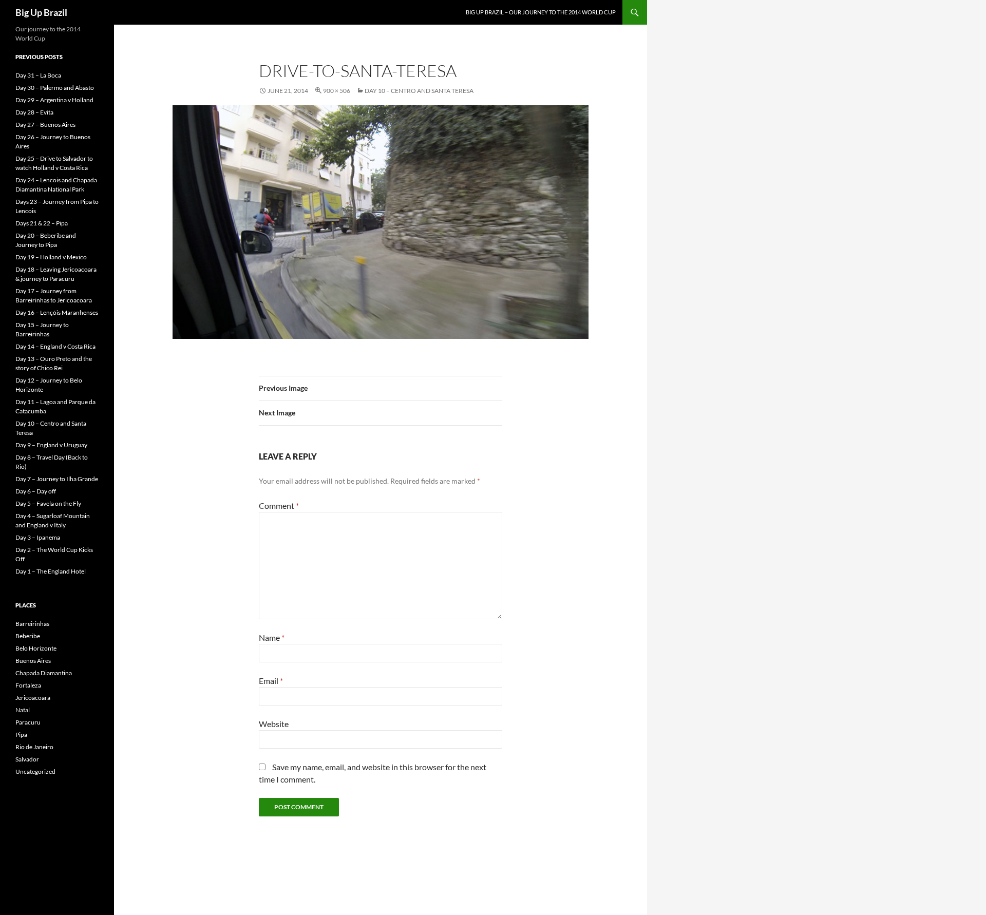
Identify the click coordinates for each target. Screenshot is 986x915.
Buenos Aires (33, 660)
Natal (22, 710)
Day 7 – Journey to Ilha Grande (56, 479)
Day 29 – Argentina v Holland (54, 100)
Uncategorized (35, 771)
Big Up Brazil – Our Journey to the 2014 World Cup (541, 12)
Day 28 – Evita (34, 112)
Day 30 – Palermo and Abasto (54, 87)
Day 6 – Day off (35, 491)
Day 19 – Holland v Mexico (51, 257)
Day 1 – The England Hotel (50, 571)
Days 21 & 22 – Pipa (41, 223)
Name (272, 637)
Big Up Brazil (41, 12)
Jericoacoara (32, 697)
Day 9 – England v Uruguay (51, 445)
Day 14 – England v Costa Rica (55, 346)
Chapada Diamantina (43, 673)
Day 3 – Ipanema (37, 537)
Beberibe (27, 636)
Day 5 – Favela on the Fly (48, 503)
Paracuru (28, 722)
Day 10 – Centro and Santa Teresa (419, 90)
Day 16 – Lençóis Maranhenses (56, 312)
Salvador (27, 759)
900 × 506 (336, 90)
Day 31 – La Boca (38, 75)
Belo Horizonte (35, 648)
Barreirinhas (32, 623)
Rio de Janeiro (34, 747)
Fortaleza (28, 685)
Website (274, 724)
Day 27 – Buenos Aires (45, 124)
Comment (279, 505)
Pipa (21, 734)
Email (271, 680)
